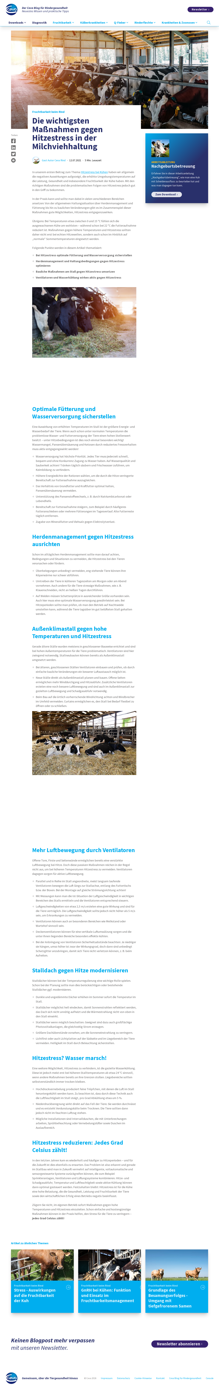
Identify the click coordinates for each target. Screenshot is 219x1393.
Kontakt (160, 1378)
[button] (13, 140)
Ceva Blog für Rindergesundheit (185, 1378)
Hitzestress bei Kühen (94, 172)
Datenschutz (123, 1378)
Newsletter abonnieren (178, 1344)
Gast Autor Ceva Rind (54, 160)
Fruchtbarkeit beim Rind (48, 112)
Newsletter (199, 9)
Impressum (106, 1378)
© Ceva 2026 (90, 1378)
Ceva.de (209, 1378)
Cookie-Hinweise (143, 1378)
